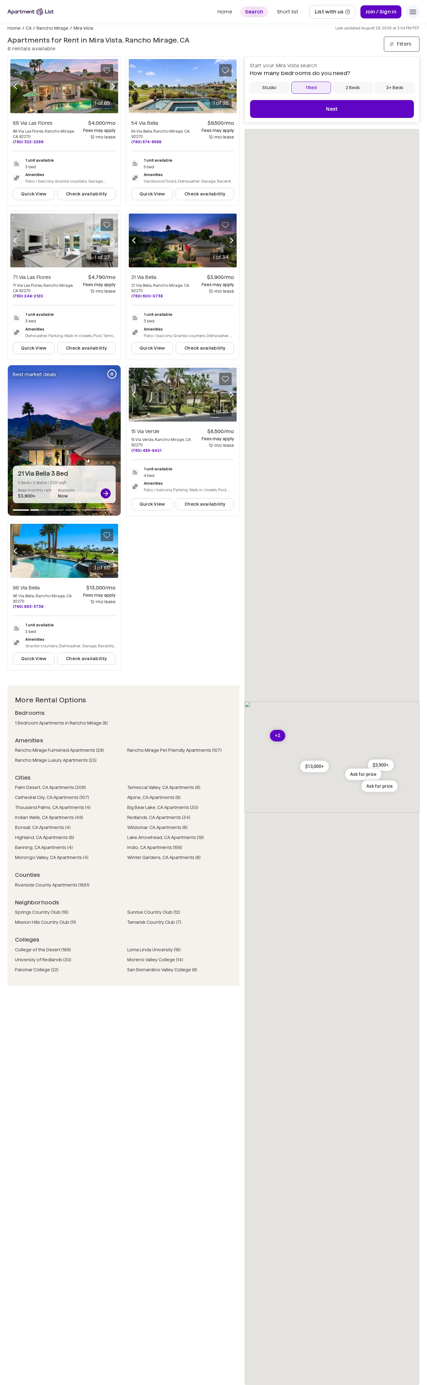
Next (332, 109)
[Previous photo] (15, 86)
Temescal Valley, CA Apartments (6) (163, 787)
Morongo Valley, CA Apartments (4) (51, 857)
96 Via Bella (26, 587)
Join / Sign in (380, 11)
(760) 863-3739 (28, 606)
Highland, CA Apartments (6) (44, 837)
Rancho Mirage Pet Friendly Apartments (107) (174, 750)
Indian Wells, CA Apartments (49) (49, 817)
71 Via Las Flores (32, 277)
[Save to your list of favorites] (107, 70)
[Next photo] (113, 86)
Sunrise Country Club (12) (153, 912)
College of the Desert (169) (43, 949)
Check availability (86, 193)
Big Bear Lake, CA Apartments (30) (162, 807)
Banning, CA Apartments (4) (44, 847)
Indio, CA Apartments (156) (154, 847)
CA (29, 28)
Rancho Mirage (52, 28)
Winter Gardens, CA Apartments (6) (164, 857)
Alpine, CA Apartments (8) (154, 797)
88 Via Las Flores (33, 123)
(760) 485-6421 (146, 450)
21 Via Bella (143, 277)
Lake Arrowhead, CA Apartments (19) (165, 837)
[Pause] (112, 374)
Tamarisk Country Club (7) (154, 922)
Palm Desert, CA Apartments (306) (50, 787)
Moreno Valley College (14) (155, 959)
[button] (379, 786)
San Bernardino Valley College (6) (162, 969)
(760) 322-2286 (28, 142)
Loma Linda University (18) (154, 949)
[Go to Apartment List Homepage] (31, 11)
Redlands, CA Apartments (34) (158, 817)
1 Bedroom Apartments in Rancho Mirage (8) (61, 722)
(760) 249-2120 (28, 296)
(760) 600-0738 (147, 296)
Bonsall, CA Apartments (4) (43, 827)
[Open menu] (412, 11)
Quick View (34, 193)
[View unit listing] (106, 493)
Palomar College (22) (36, 969)
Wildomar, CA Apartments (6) (157, 827)
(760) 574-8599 (146, 142)
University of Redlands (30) (43, 959)
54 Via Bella (144, 123)
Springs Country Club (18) (41, 912)
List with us (334, 13)
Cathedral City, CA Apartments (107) (52, 797)
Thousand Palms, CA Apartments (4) (53, 807)
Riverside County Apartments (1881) (52, 884)
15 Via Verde (145, 431)
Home (14, 28)
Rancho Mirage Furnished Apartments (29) (59, 750)
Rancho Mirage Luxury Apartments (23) (56, 760)
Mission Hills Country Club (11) (45, 922)
